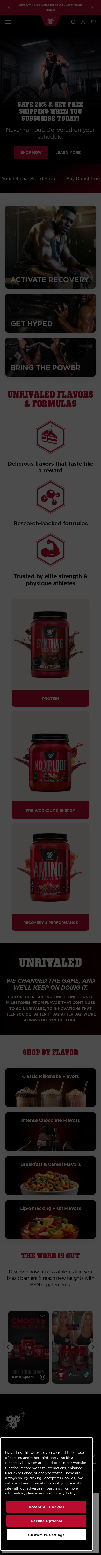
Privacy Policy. (64, 1493)
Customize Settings (46, 1534)
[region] (46, 1494)
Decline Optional (46, 1521)
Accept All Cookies (46, 1507)
